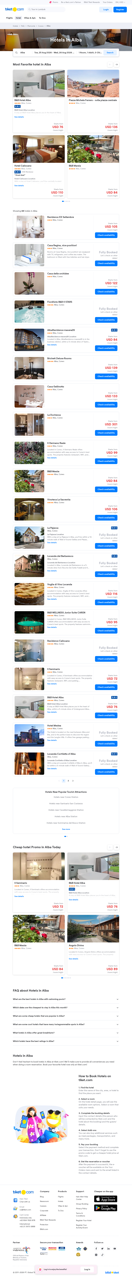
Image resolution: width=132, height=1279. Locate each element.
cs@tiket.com (25, 1210)
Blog (42, 1197)
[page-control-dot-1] (63, 201)
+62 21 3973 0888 (27, 1226)
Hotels (60, 1201)
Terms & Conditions (80, 1214)
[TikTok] (102, 1255)
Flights (61, 1197)
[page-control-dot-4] (67, 201)
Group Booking (82, 1204)
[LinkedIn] (108, 1249)
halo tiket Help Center (82, 1198)
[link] (106, 9)
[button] (110, 64)
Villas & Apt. (63, 1206)
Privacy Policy (81, 1208)
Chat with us (25, 1202)
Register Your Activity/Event (82, 1226)
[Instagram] (96, 1255)
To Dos (61, 1211)
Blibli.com (44, 1229)
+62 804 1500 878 (27, 1220)
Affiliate (43, 1215)
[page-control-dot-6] (70, 977)
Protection (44, 1225)
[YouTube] (115, 1249)
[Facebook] (96, 1249)
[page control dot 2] (67, 836)
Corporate (44, 1211)
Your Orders (108, 2)
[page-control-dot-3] (66, 201)
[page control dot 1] (65, 836)
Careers (43, 1206)
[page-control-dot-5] (69, 201)
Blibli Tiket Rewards (92, 2)
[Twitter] (102, 1249)
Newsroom (44, 1201)
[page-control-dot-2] (64, 201)
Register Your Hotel (83, 1220)
